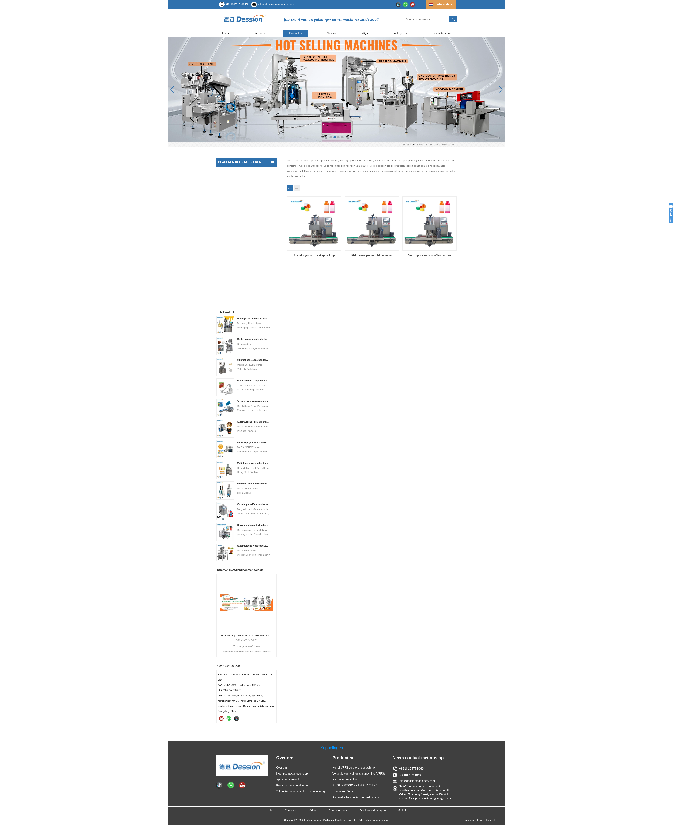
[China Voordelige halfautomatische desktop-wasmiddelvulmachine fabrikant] (225, 511)
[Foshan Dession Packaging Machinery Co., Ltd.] (245, 19)
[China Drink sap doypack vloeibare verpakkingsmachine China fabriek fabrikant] (225, 531)
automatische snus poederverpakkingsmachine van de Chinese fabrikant (254, 360)
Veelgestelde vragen (373, 810)
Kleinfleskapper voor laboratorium (371, 255)
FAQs (364, 33)
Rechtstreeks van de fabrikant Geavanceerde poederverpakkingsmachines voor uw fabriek (254, 339)
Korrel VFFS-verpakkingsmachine (353, 767)
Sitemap (469, 820)
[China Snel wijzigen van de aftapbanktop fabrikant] (314, 223)
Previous (218, 610)
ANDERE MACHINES (231, 300)
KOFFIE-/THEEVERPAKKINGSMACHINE (241, 222)
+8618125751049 (237, 4)
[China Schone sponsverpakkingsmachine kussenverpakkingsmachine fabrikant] (225, 407)
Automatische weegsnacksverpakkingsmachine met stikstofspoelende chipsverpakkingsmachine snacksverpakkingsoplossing (254, 545)
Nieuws (331, 33)
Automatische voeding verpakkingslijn (240, 265)
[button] (330, 137)
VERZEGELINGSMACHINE (234, 279)
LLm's (479, 820)
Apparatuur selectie (288, 779)
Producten (295, 33)
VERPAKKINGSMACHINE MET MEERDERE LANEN (243, 207)
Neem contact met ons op (292, 773)
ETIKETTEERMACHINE (232, 191)
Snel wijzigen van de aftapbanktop (314, 255)
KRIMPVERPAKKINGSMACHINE (237, 293)
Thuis (225, 33)
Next (275, 610)
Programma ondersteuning (292, 785)
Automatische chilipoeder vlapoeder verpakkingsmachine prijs (254, 380)
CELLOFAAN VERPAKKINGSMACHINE (240, 258)
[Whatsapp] (405, 4)
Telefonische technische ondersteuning (300, 791)
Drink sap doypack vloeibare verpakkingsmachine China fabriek (254, 525)
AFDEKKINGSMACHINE (232, 184)
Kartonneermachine (230, 244)
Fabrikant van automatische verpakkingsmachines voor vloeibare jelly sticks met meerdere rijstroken (254, 483)
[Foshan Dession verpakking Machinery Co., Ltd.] (242, 765)
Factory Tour (400, 33)
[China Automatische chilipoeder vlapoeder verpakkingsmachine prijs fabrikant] (225, 387)
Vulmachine (225, 177)
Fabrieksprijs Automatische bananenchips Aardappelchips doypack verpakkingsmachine (254, 442)
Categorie (419, 144)
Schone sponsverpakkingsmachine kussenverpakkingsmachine (254, 401)
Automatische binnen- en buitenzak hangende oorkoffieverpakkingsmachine (246, 635)
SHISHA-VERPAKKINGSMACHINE (238, 229)
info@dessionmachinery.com (276, 4)
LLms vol (490, 820)
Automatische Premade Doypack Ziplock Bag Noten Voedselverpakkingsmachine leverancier (254, 421)
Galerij (402, 810)
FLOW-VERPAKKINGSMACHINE (237, 215)
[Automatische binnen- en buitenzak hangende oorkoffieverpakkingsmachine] (246, 602)
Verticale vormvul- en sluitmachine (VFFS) (242, 170)
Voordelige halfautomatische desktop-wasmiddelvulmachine (254, 504)
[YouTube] (412, 4)
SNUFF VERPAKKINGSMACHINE (237, 236)
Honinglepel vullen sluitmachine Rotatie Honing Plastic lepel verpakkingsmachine (254, 318)
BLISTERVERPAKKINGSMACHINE (238, 272)
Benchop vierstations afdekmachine (429, 255)
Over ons (259, 33)
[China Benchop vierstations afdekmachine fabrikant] (429, 223)
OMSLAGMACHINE (230, 286)
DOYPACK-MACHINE (231, 198)
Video (312, 810)
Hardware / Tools (228, 251)
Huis (409, 144)
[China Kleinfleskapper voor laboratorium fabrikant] (372, 223)
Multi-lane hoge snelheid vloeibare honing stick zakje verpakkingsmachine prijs (254, 463)
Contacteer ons (441, 33)
